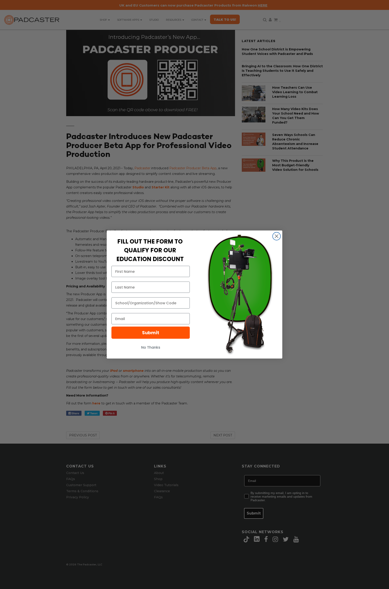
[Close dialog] (276, 236)
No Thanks (150, 347)
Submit (150, 332)
